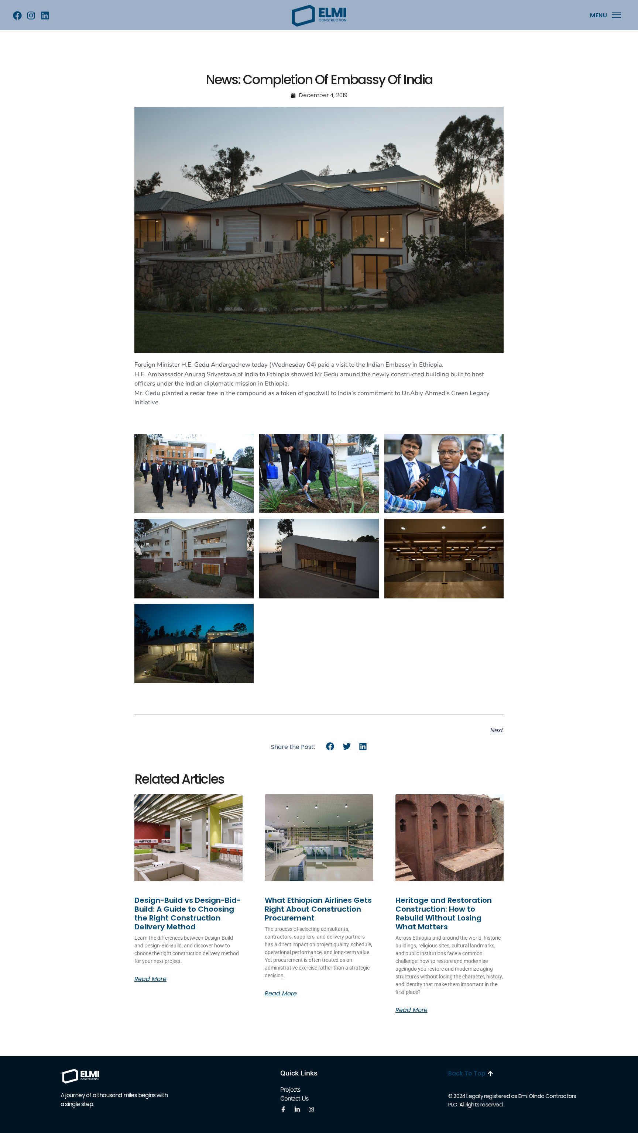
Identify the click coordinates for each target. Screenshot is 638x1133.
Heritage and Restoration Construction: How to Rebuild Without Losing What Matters (443, 913)
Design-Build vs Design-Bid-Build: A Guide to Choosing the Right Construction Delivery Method (187, 913)
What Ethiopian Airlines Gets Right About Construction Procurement (318, 909)
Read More (150, 979)
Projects (290, 1089)
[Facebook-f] (283, 1109)
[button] (330, 746)
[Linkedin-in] (297, 1109)
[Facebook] (17, 16)
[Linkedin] (45, 16)
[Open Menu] (616, 15)
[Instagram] (31, 16)
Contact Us (294, 1098)
